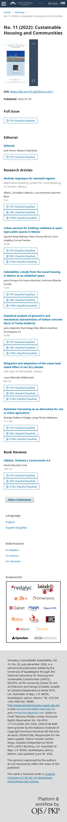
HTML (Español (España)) (23, 217)
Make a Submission (19, 499)
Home (7, 12)
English (10, 522)
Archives (19, 12)
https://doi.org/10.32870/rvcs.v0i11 (31, 91)
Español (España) (16, 527)
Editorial (9, 145)
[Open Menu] (3, 3)
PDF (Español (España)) (22, 120)
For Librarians (13, 561)
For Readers (12, 550)
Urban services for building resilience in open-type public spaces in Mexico (33, 229)
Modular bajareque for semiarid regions (32, 182)
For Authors (12, 555)
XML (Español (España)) (22, 212)
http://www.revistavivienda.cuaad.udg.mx (33, 705)
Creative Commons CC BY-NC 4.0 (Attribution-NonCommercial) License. (31, 777)
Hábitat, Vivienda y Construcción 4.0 (27, 460)
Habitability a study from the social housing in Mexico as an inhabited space (32, 273)
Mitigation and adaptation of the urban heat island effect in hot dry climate (32, 367)
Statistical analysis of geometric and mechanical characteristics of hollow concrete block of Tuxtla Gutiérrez (33, 319)
